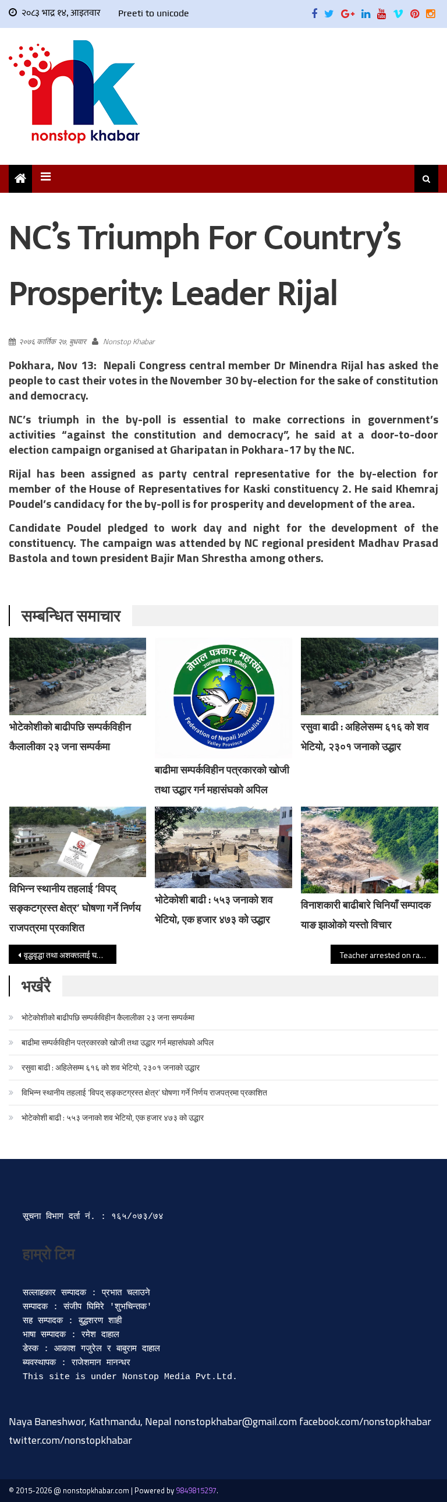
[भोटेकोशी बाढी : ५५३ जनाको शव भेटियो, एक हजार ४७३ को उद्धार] (223, 848)
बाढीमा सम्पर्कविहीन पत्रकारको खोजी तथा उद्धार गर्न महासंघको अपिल (118, 1042)
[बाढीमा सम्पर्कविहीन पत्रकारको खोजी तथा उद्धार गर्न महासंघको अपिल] (223, 698)
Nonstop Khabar (128, 341)
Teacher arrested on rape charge (389, 955)
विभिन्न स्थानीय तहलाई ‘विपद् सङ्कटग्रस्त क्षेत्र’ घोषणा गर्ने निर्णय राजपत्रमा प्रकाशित (75, 908)
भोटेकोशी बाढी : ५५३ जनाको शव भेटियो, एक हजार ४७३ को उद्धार (113, 1117)
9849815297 (196, 1490)
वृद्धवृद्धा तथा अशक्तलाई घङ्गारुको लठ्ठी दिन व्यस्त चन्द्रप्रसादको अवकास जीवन (70, 955)
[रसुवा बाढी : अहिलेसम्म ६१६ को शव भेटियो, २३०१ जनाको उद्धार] (369, 676)
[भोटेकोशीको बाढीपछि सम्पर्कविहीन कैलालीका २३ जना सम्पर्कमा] (78, 676)
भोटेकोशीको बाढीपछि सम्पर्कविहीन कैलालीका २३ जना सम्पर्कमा (108, 1017)
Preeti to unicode (153, 13)
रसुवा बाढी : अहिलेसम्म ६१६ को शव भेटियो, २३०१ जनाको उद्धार (111, 1067)
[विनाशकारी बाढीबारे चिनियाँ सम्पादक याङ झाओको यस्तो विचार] (369, 850)
